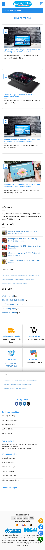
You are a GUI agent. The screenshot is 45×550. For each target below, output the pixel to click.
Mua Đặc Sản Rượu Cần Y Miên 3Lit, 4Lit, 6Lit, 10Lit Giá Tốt (24, 233)
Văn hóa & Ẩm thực (9, 313)
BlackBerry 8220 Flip (7, 279)
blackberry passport (9, 388)
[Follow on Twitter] (24, 404)
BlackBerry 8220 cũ (34, 275)
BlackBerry (14, 275)
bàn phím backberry (21, 388)
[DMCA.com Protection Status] (30, 530)
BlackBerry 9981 (19, 279)
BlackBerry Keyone (21, 283)
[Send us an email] (28, 404)
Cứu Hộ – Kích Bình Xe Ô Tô (13, 300)
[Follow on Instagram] (20, 404)
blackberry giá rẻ (26, 384)
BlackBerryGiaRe (16, 384)
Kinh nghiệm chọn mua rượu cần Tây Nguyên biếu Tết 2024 (22, 240)
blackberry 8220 (22, 275)
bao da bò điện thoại (20, 380)
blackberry (7, 384)
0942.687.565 (11, 366)
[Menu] (3, 4)
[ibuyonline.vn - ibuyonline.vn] (22, 4)
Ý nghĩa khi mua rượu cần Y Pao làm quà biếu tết (24, 262)
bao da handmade (32, 380)
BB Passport (5, 275)
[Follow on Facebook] (16, 404)
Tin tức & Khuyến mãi (10, 304)
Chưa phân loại (8, 296)
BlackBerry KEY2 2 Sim (8, 283)
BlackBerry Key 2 (30, 279)
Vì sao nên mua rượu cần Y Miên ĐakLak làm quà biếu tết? (24, 254)
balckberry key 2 (8, 380)
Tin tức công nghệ (9, 309)
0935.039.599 (10, 363)
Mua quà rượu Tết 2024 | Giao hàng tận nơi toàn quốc (25, 247)
